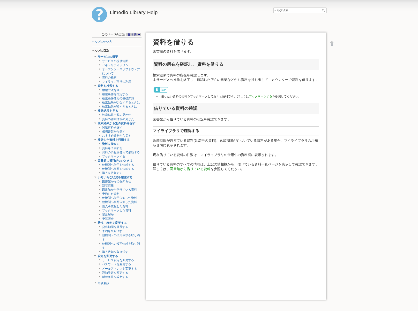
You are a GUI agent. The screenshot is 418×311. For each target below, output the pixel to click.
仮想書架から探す (113, 131)
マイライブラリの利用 (116, 81)
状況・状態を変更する (112, 223)
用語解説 (103, 283)
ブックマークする (113, 156)
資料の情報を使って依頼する (121, 152)
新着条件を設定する (115, 277)
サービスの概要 (108, 56)
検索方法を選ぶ (112, 90)
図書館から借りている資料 (119, 189)
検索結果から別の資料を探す (116, 123)
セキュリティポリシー (116, 65)
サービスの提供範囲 (115, 61)
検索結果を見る (108, 110)
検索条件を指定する (115, 94)
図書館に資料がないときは (115, 160)
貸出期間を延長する (115, 227)
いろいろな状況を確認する (115, 177)
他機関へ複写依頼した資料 (119, 202)
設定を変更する (108, 256)
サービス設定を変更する (118, 260)
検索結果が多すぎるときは (119, 106)
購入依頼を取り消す (115, 252)
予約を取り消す (112, 231)
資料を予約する (112, 148)
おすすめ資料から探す (116, 135)
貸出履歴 (108, 214)
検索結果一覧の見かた (116, 115)
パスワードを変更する (116, 264)
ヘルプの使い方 (102, 41)
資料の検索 (109, 77)
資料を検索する (108, 85)
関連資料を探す (112, 127)
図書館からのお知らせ (116, 181)
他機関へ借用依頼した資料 (119, 198)
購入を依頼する (112, 173)
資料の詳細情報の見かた (118, 119)
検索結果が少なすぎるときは (121, 102)
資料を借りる (110, 144)
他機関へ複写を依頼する (118, 169)
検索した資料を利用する (114, 139)
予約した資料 (110, 193)
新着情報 (108, 185)
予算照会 (108, 218)
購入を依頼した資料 (115, 206)
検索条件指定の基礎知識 (118, 98)
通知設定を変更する (115, 272)
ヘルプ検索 (324, 10)
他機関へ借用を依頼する (118, 164)
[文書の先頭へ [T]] (332, 43)
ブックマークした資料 (116, 210)
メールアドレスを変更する (119, 268)
